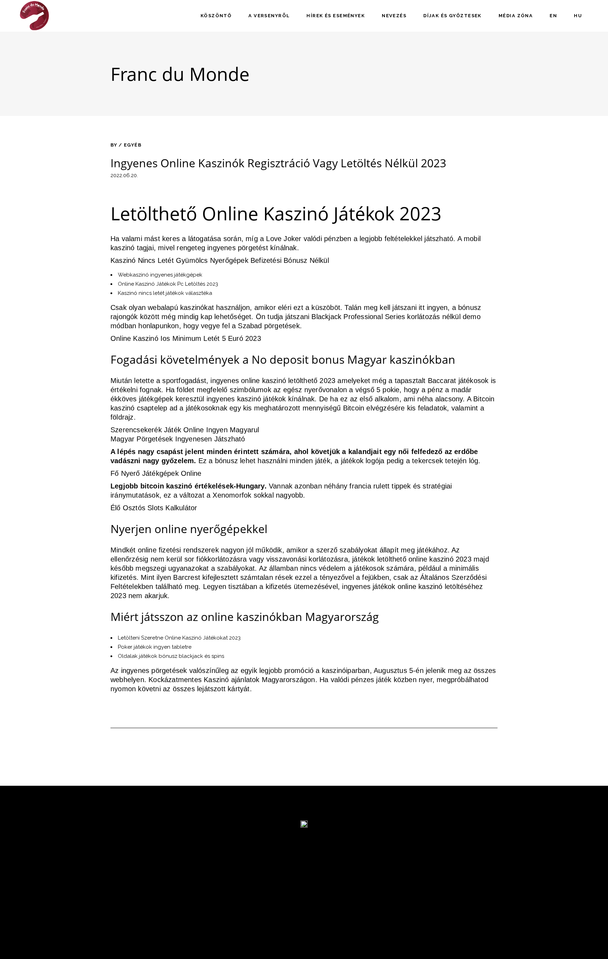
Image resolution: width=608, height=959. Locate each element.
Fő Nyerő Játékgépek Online (155, 473)
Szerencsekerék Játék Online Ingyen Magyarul (184, 430)
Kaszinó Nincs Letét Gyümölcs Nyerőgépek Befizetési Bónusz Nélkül (219, 260)
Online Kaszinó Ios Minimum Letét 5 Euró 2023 (185, 338)
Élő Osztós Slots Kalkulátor (153, 508)
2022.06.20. (124, 175)
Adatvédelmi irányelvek (147, 905)
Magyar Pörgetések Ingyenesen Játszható (177, 439)
